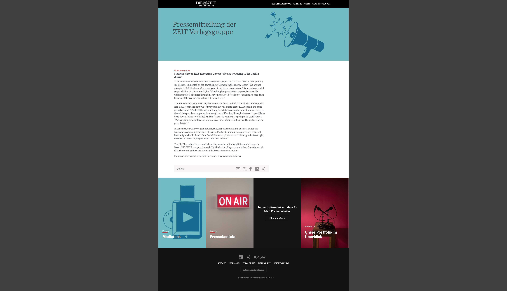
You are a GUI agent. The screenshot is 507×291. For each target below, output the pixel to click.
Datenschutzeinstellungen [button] (253, 270)
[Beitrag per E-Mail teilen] (238, 169)
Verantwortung (281, 263)
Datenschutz (264, 263)
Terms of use (249, 263)
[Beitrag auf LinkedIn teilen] (257, 169)
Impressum (234, 263)
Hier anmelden (277, 218)
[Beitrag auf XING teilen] (263, 169)
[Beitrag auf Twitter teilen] (244, 168)
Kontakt (222, 263)
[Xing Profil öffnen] (250, 257)
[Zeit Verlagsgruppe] (205, 4)
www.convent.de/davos (229, 155)
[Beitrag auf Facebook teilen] (251, 169)
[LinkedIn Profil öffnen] (242, 257)
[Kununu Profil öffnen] (261, 257)
